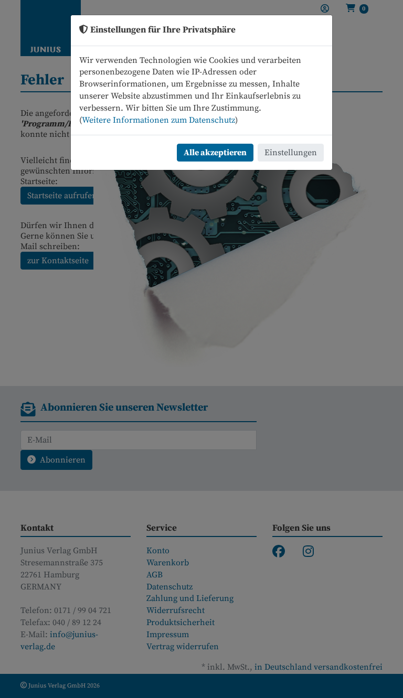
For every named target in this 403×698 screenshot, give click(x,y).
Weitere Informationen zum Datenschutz (158, 120)
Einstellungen (290, 152)
